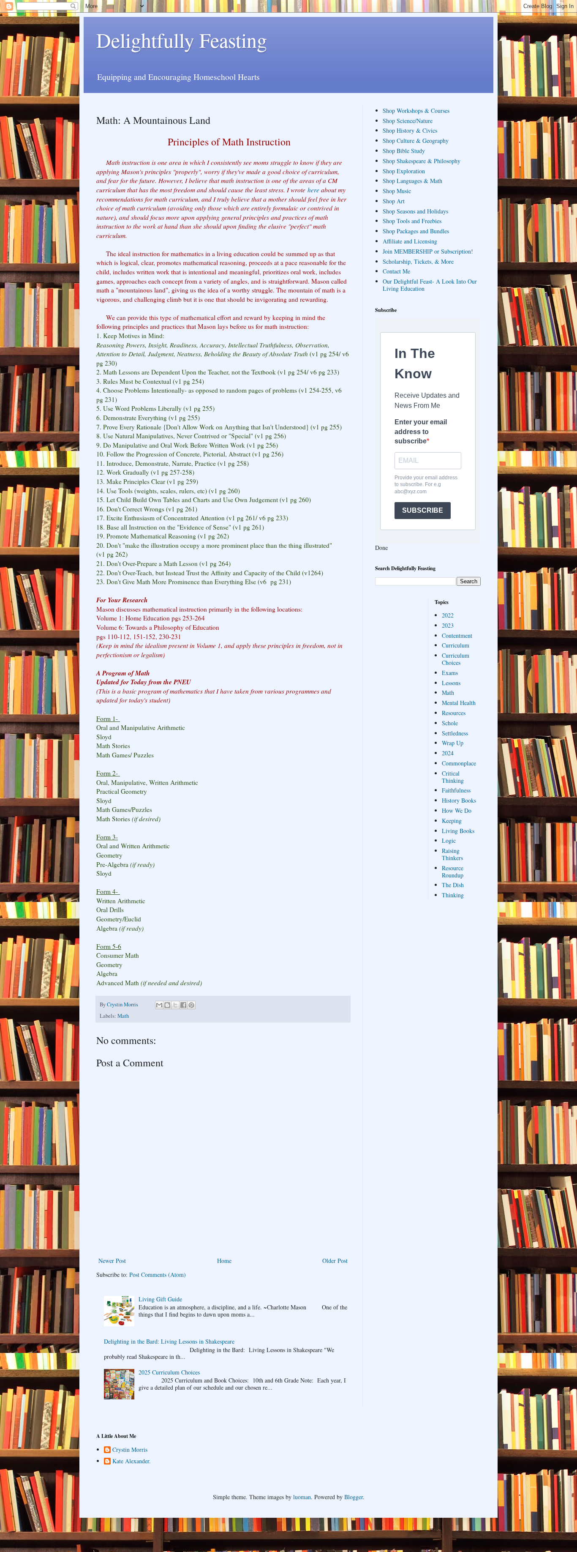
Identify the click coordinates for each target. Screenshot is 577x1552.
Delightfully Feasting (181, 39)
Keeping (452, 821)
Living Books (458, 831)
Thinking (453, 895)
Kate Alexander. (131, 1461)
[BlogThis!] (167, 1005)
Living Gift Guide (160, 1299)
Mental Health (459, 703)
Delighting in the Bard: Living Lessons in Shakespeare (169, 1341)
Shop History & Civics (410, 130)
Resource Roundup (452, 871)
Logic (449, 840)
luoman (302, 1497)
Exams (450, 673)
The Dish (453, 885)
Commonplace (459, 763)
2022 (448, 615)
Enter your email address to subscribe (421, 431)
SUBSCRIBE (422, 510)
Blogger (353, 1497)
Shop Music (397, 191)
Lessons (451, 683)
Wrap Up (452, 743)
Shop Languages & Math (412, 181)
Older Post (335, 1261)
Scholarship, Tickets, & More (418, 261)
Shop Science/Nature (408, 121)
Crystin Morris (129, 1450)
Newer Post (112, 1261)
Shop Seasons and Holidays (415, 211)
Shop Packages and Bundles (416, 231)
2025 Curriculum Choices (169, 1372)
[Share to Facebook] (183, 1005)
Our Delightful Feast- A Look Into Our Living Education (430, 284)
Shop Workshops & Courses (416, 111)
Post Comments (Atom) (157, 1275)
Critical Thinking (453, 776)
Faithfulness (456, 790)
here (313, 190)
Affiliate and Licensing (410, 241)
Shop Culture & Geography (416, 141)
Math (123, 1015)
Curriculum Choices (455, 659)
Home (224, 1261)
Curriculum (455, 645)
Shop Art (394, 201)
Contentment (457, 635)
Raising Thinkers (452, 854)
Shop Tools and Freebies (412, 221)
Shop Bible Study (404, 151)
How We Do (456, 810)
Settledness (455, 733)
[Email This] (159, 1005)
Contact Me (396, 271)
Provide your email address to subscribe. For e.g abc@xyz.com (426, 485)
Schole (450, 723)
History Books (459, 800)
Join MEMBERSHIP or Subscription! (428, 251)
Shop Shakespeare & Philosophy (421, 161)
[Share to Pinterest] (191, 1005)
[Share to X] (175, 1005)
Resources (453, 713)
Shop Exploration (404, 171)
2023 (448, 625)
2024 (448, 753)
